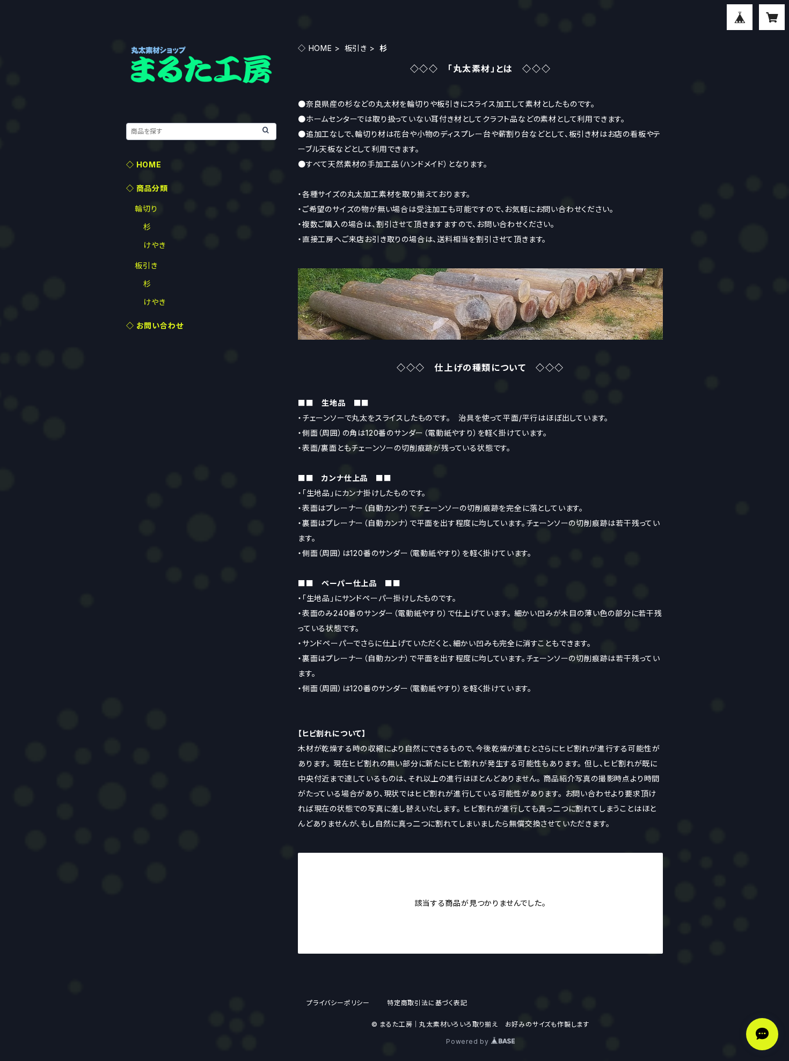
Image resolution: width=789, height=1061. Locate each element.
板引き (356, 48)
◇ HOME (315, 48)
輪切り (146, 208)
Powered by (468, 1041)
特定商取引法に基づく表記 (427, 1003)
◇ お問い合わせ (154, 325)
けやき (154, 245)
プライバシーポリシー (338, 1003)
